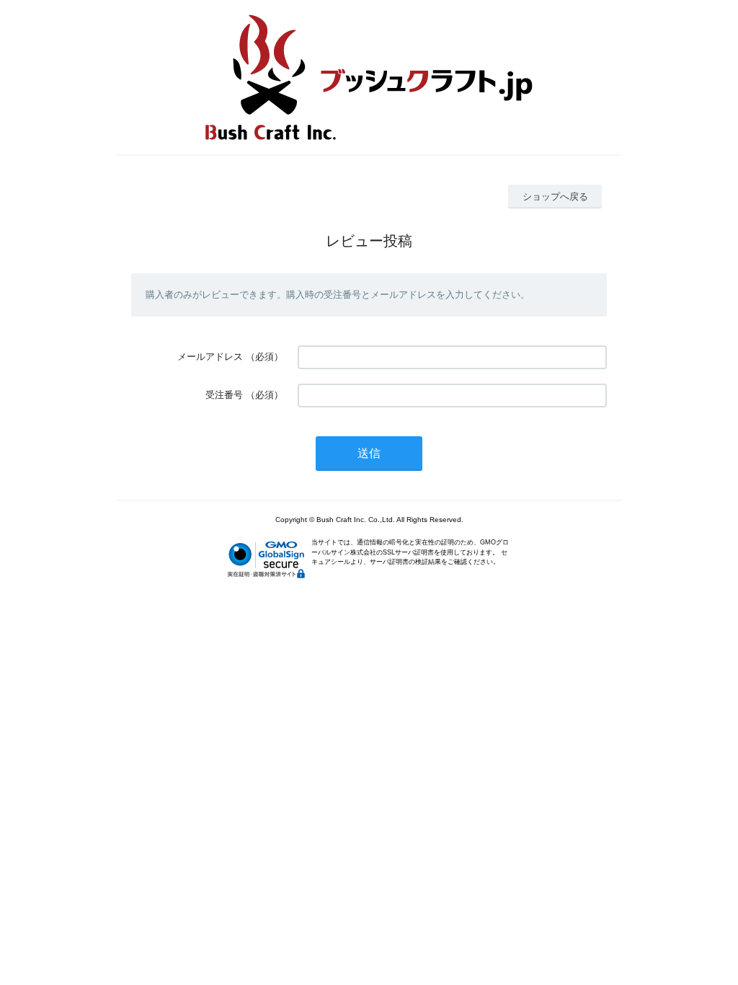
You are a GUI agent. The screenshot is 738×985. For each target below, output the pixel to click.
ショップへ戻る (555, 196)
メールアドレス (210, 356)
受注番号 (224, 394)
